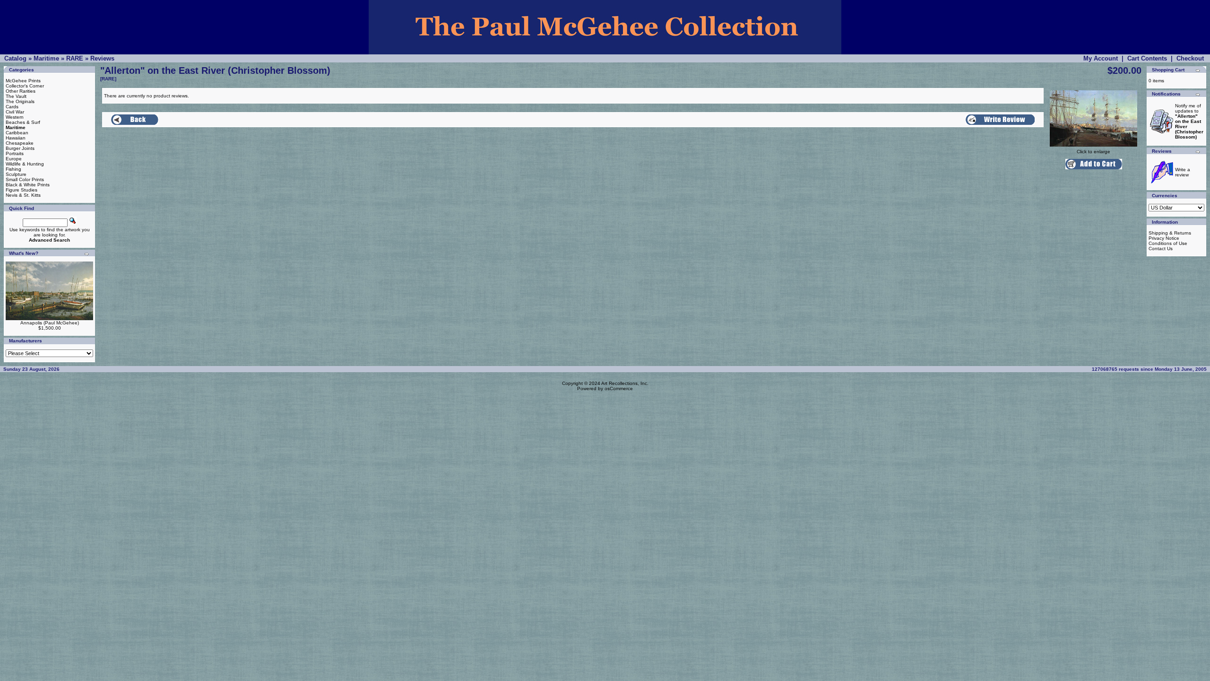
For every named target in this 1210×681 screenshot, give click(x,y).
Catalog (15, 58)
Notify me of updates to (1189, 121)
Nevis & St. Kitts (23, 195)
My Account (1100, 58)
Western (15, 117)
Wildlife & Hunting (25, 163)
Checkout (1190, 58)
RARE (74, 58)
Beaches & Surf (23, 122)
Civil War (15, 111)
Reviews (102, 58)
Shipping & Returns (1170, 233)
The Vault (16, 96)
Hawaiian (16, 137)
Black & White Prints (28, 184)
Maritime (46, 58)
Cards (12, 106)
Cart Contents (1147, 58)
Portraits (15, 153)
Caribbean (17, 132)
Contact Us (1161, 248)
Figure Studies (21, 189)
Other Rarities (20, 91)
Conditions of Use (1168, 243)
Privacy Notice (1164, 238)
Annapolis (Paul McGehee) (49, 322)
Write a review (1182, 172)
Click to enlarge (1093, 151)
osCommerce (619, 388)
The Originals (20, 101)
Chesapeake (20, 143)
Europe (14, 158)
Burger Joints (20, 148)
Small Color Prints (25, 179)
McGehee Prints (23, 80)
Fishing (13, 169)
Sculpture (16, 174)
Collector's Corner (25, 85)
